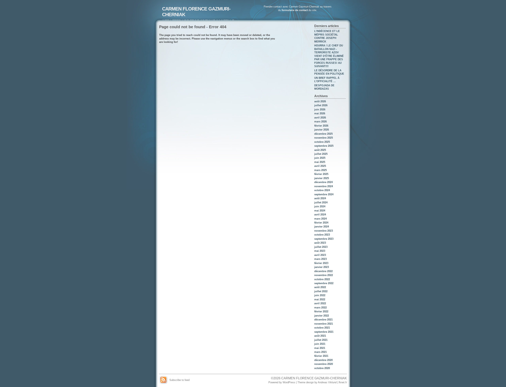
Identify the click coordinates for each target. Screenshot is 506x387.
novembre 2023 (323, 230)
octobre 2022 (322, 279)
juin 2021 (319, 343)
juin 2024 (319, 206)
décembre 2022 (323, 271)
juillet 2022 (321, 291)
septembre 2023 (323, 238)
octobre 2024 (322, 190)
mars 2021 (320, 351)
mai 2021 (319, 348)
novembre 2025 (323, 137)
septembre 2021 (323, 331)
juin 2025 (319, 157)
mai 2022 (319, 299)
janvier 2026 (321, 129)
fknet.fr (343, 382)
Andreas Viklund (327, 382)
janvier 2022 (321, 315)
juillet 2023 (321, 246)
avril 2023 (320, 255)
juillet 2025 (321, 153)
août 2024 (320, 198)
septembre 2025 (323, 145)
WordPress (289, 382)
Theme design (305, 382)
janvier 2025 (321, 178)
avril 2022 (320, 303)
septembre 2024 (323, 194)
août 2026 (320, 101)
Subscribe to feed (179, 380)
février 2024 (321, 222)
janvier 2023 (321, 267)
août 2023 (320, 242)
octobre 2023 (322, 234)
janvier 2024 (321, 226)
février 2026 (321, 125)
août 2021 (320, 335)
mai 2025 (319, 162)
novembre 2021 (323, 323)
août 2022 (320, 287)
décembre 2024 (323, 182)
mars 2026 (320, 121)
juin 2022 (319, 295)
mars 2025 (320, 170)
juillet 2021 (321, 339)
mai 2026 (319, 113)
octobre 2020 (322, 368)
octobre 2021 (322, 327)
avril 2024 (320, 214)
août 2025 (320, 149)
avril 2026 (320, 117)
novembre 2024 (323, 186)
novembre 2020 (323, 364)
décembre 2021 (323, 319)
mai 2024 (319, 210)
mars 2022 (320, 307)
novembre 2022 (323, 275)
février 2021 (321, 355)
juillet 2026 (321, 105)
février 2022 (321, 311)
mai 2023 (319, 250)
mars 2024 (320, 218)
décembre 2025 (323, 133)
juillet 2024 (321, 202)
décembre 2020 (323, 360)
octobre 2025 (322, 141)
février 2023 (321, 263)
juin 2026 (319, 109)
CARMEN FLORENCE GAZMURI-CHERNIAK (314, 378)
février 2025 (321, 174)
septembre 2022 (323, 283)
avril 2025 (320, 165)
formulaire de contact (295, 10)
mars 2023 (320, 258)
